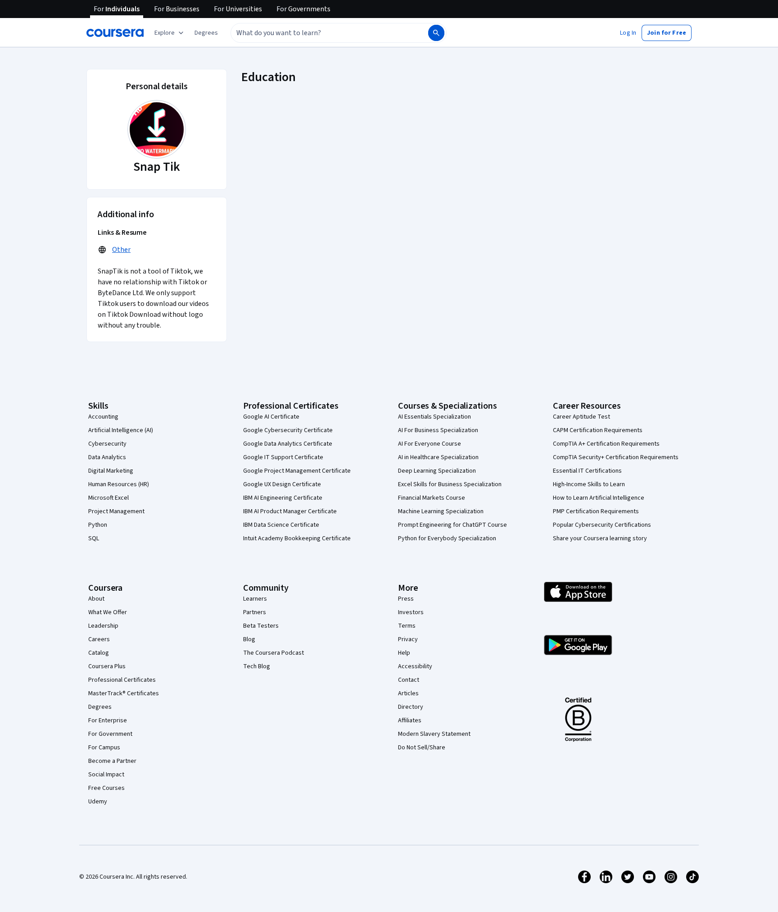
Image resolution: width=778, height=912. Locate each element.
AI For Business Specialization (438, 430)
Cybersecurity (107, 443)
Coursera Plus (107, 666)
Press (406, 598)
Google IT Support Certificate (283, 457)
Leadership (103, 625)
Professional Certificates (122, 679)
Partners (254, 612)
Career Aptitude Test (581, 416)
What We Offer (107, 612)
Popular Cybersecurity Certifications (602, 524)
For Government (110, 734)
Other (121, 250)
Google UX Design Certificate (282, 484)
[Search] (436, 33)
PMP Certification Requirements (596, 511)
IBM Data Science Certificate (281, 524)
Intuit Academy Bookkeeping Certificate (297, 538)
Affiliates (409, 720)
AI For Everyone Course (429, 443)
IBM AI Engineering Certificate (282, 497)
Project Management (116, 511)
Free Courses (106, 788)
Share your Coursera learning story (600, 538)
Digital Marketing (110, 470)
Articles (408, 693)
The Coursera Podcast (273, 652)
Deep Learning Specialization (437, 470)
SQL (93, 538)
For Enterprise (107, 720)
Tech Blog (256, 666)
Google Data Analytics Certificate (287, 443)
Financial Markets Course (431, 497)
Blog (249, 639)
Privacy (408, 639)
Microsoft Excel (108, 497)
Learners (255, 598)
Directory (410, 706)
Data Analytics (107, 457)
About (96, 598)
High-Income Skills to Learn (589, 484)
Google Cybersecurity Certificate (288, 430)
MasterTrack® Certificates (123, 693)
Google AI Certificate (271, 416)
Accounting (103, 416)
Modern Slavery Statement (434, 734)
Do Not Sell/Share (421, 747)
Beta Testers (261, 625)
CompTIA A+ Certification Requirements (606, 443)
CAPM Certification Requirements (597, 430)
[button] (206, 33)
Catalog (98, 652)
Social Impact (106, 774)
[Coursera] (115, 33)
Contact (408, 679)
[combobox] (319, 33)
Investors (411, 612)
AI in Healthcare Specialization (438, 457)
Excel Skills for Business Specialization (450, 484)
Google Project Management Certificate (297, 470)
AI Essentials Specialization (434, 416)
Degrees (100, 706)
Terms (407, 625)
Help (404, 652)
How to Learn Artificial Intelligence (598, 497)
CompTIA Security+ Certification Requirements (615, 457)
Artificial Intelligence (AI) (120, 430)
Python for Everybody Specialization (447, 538)
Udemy (97, 801)
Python (97, 524)
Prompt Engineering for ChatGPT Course (452, 524)
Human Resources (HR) (118, 484)
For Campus (104, 747)
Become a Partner (112, 761)
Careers (99, 639)
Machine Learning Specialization (441, 511)
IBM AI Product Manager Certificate (290, 511)
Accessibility (415, 666)
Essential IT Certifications (587, 470)
